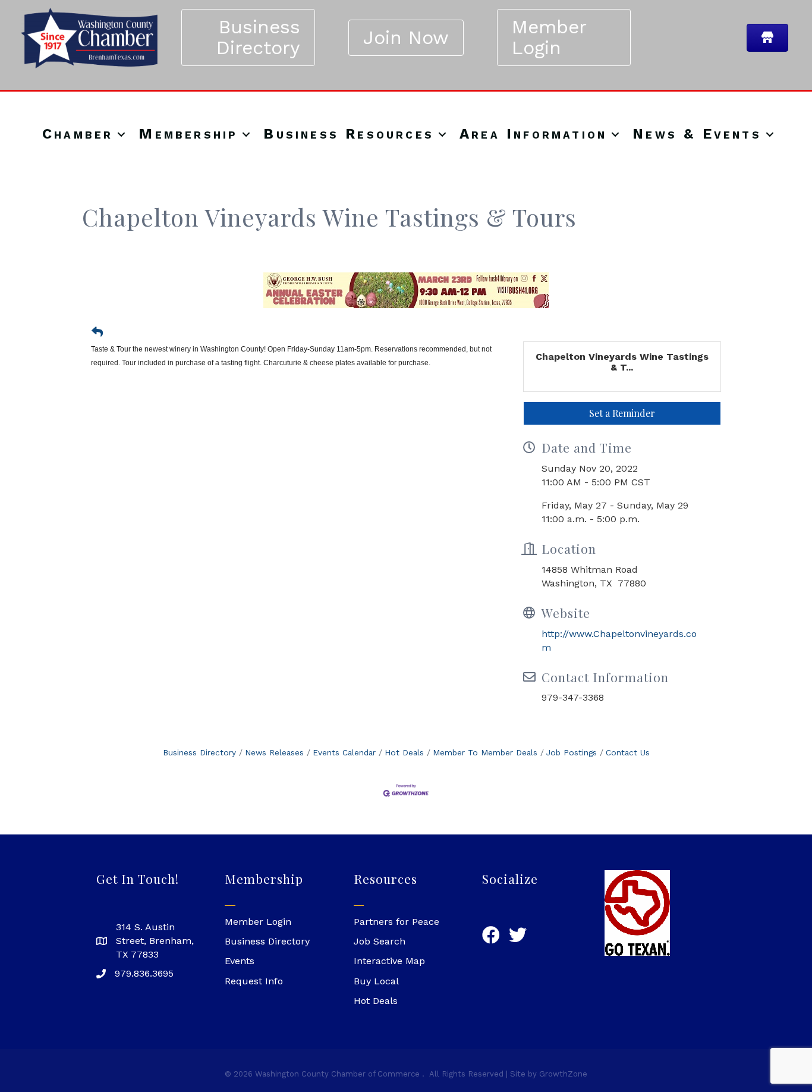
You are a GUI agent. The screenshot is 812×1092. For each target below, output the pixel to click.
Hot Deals (404, 752)
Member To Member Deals (485, 752)
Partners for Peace (396, 921)
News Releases (274, 752)
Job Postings (571, 752)
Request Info (254, 981)
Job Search (379, 941)
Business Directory (199, 752)
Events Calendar (344, 752)
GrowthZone (563, 1073)
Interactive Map (389, 961)
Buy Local (376, 981)
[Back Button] (97, 332)
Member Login (258, 921)
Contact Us (628, 752)
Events (239, 961)
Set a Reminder (622, 413)
